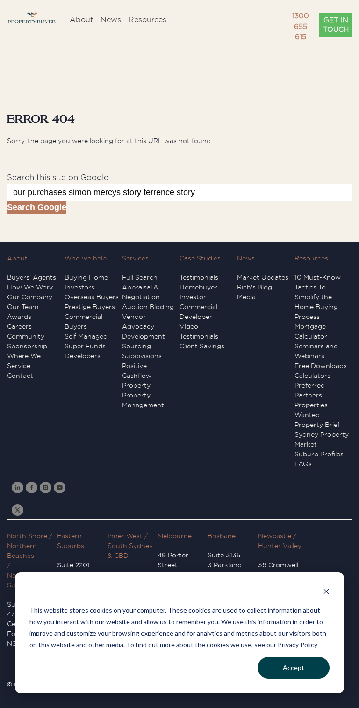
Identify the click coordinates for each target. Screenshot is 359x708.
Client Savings (202, 346)
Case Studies (200, 258)
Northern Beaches (22, 550)
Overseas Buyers (92, 297)
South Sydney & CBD (130, 550)
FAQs (303, 464)
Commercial (198, 307)
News (246, 258)
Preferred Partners (309, 390)
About (17, 258)
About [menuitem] (81, 19)
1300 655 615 (300, 26)
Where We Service (24, 360)
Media (246, 297)
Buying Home (86, 277)
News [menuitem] (111, 19)
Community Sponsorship (27, 341)
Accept (293, 668)
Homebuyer (198, 287)
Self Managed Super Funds (86, 341)
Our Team (22, 307)
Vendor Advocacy (138, 321)
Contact (20, 375)
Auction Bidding (148, 307)
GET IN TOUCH (336, 25)
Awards (19, 316)
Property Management (143, 400)
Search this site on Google (57, 177)
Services (135, 258)
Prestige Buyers (90, 307)
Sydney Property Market (321, 439)
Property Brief (317, 424)
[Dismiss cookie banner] (326, 593)
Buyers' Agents (31, 277)
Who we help (86, 258)
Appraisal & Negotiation (141, 292)
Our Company (29, 297)
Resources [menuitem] (147, 19)
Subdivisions (142, 356)
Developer (196, 316)
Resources (311, 258)
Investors (79, 287)
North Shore (27, 536)
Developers (83, 356)
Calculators (312, 375)
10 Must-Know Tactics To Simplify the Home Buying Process (317, 297)
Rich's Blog (254, 287)
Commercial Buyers (83, 321)
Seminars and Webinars (316, 351)
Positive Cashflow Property (136, 375)
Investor (193, 297)
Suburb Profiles (319, 454)
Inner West (125, 536)
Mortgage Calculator (310, 331)
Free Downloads (320, 365)
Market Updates (262, 277)
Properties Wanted (311, 410)
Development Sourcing (143, 341)
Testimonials (199, 277)
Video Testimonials (199, 331)
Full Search (140, 277)
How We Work (30, 287)
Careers (19, 326)
